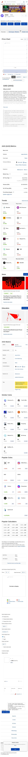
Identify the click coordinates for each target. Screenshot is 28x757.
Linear (13, 77)
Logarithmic (18, 77)
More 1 (25, 169)
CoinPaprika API (5, 79)
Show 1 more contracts (21, 164)
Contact (14, 719)
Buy (10, 23)
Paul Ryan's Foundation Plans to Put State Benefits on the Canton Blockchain (12, 297)
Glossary (14, 727)
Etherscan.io (20, 169)
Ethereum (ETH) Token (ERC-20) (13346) (20, 383)
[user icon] (24, 2)
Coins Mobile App (18, 358)
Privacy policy (14, 734)
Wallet (3, 23)
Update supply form (7, 194)
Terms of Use (14, 737)
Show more (5, 107)
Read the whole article (7, 302)
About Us (14, 716)
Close (15, 749)
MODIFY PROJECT (21, 546)
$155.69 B (23, 4)
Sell (16, 23)
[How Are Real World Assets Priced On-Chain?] (13, 317)
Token (25, 158)
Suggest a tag (17, 389)
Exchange (23, 23)
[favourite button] (22, 15)
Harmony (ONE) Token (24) (21, 387)
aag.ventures (24, 154)
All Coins (14, 723)
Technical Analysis (18, 80)
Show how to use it (18, 346)
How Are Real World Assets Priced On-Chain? (12, 330)
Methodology (14, 730)
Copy (25, 162)
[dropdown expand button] (26, 15)
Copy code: (4, 710)
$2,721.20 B (8, 4)
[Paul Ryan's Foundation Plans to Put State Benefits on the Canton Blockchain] (13, 283)
